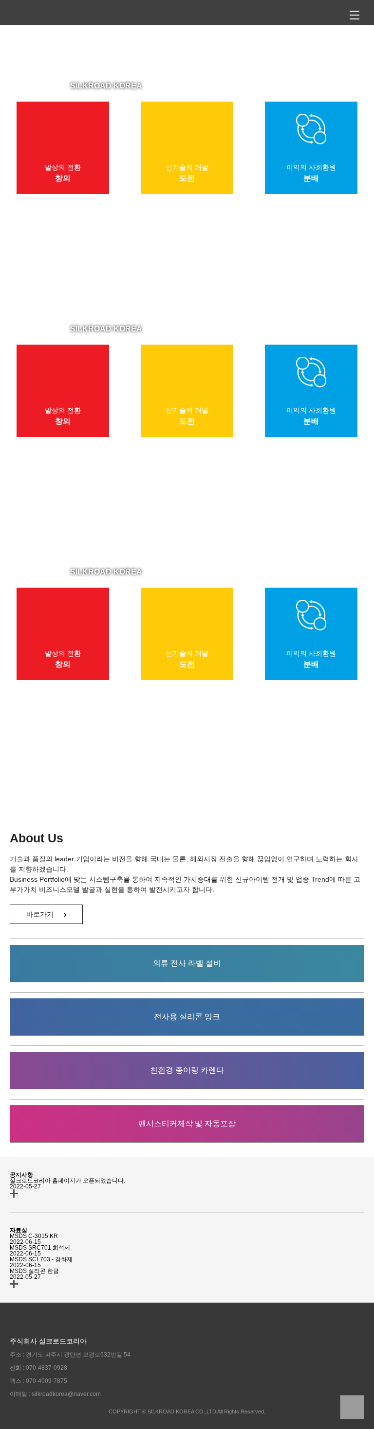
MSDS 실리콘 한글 (34, 1271)
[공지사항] (14, 1193)
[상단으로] (352, 1407)
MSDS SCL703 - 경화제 (41, 1259)
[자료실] (14, 1283)
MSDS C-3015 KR (34, 1236)
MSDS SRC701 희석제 (40, 1247)
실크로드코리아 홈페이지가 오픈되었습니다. (67, 1180)
